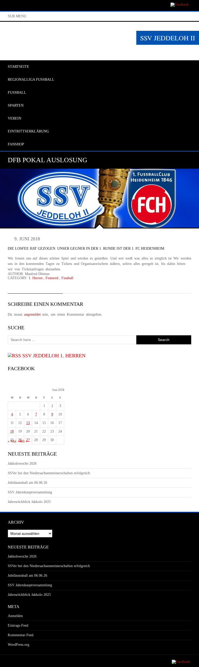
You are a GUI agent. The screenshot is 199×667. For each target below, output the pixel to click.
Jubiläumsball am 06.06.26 (27, 483)
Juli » (23, 441)
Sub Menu (17, 16)
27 (28, 440)
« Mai (12, 441)
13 (28, 423)
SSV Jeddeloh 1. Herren (54, 355)
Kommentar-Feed (20, 635)
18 (12, 431)
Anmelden (15, 616)
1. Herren (35, 278)
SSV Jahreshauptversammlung (30, 492)
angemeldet (32, 314)
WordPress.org (18, 645)
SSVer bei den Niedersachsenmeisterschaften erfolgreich (49, 473)
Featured (52, 278)
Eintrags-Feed (18, 625)
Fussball (67, 278)
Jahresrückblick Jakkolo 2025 (29, 502)
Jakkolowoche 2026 (22, 463)
